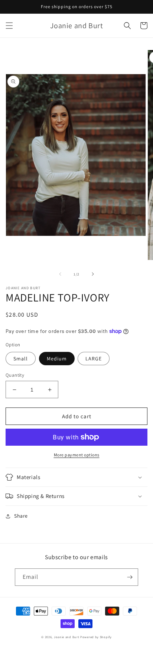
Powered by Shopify (96, 637)
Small (20, 358)
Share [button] (21, 515)
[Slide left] (60, 274)
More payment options (77, 455)
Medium (57, 358)
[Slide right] (93, 274)
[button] (9, 25)
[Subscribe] (129, 577)
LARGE (93, 358)
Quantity (15, 375)
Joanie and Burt (66, 637)
